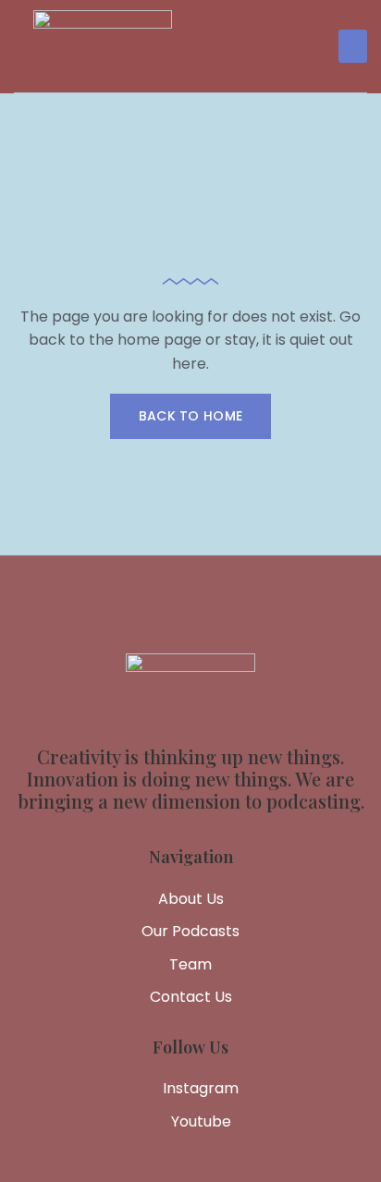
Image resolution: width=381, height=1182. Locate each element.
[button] (352, 46)
